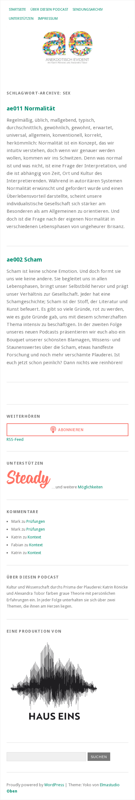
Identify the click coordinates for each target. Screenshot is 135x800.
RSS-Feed (15, 439)
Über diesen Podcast (49, 10)
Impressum (48, 19)
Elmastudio (110, 784)
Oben (12, 791)
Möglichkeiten (90, 487)
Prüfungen (35, 521)
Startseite (17, 10)
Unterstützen (21, 19)
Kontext (34, 537)
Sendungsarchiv (88, 10)
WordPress (54, 784)
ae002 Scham (24, 259)
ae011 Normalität (31, 108)
